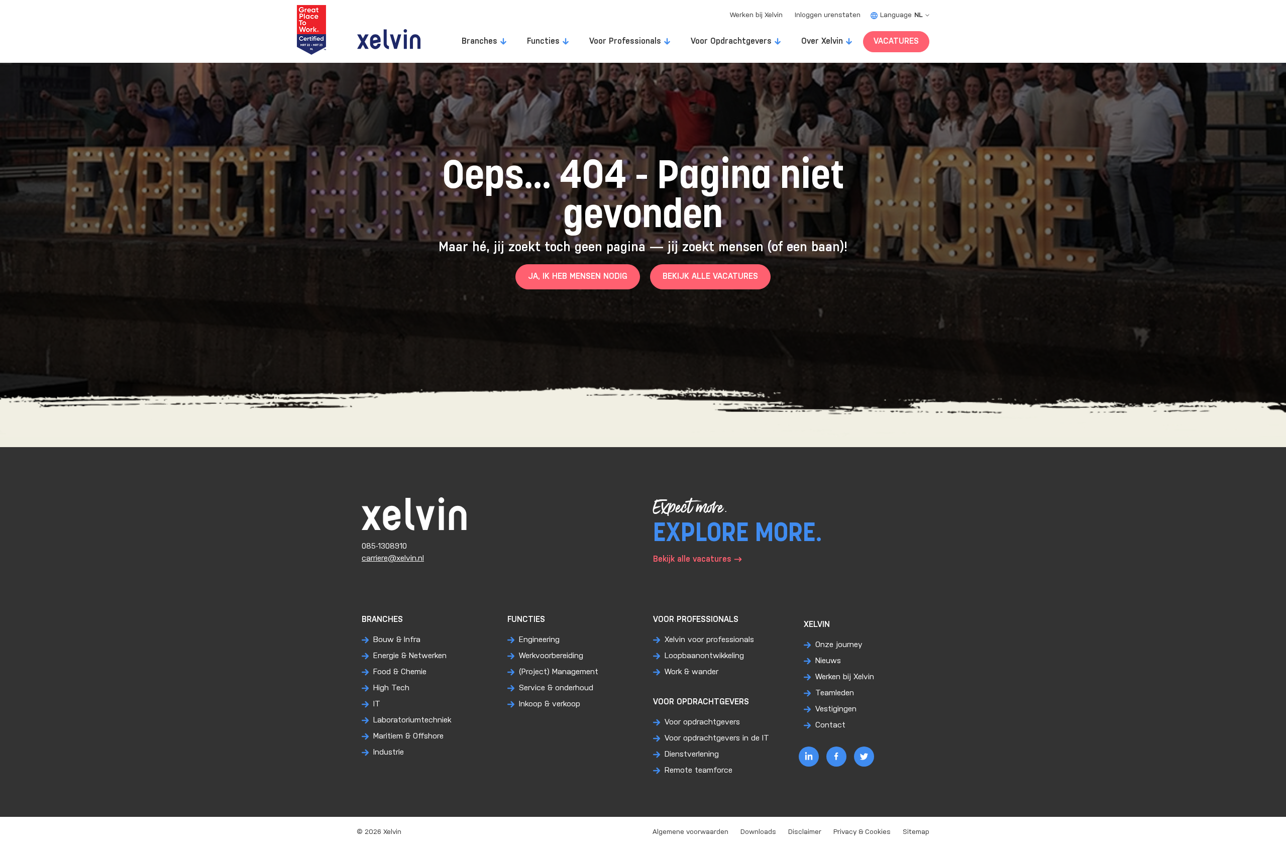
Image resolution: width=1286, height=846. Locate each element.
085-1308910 (384, 546)
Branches (479, 41)
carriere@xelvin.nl (393, 558)
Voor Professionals (625, 41)
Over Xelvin (822, 41)
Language (901, 15)
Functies (543, 41)
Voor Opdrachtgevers (731, 41)
